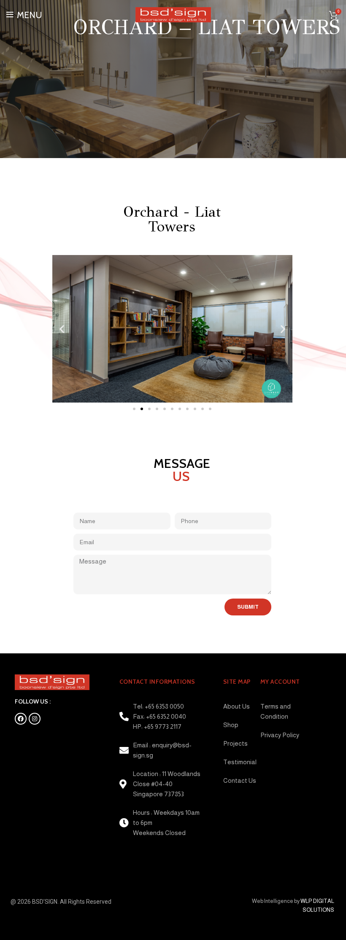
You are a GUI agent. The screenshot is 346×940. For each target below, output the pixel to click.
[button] (134, 409)
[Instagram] (35, 719)
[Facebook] (21, 719)
